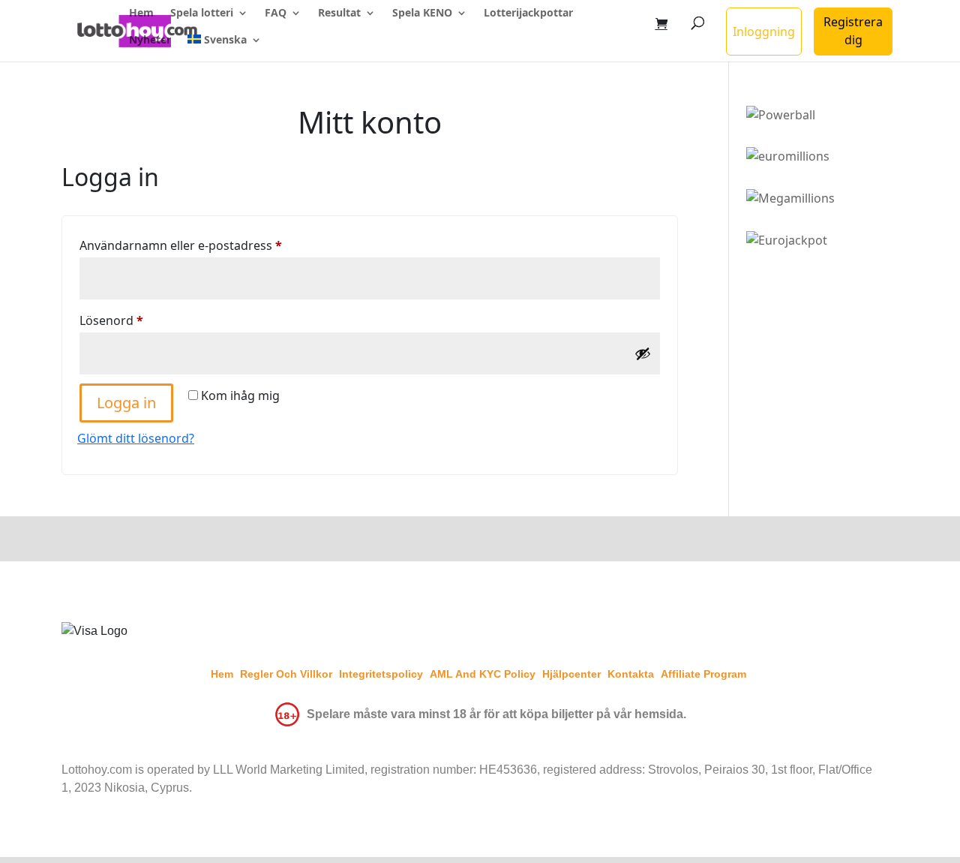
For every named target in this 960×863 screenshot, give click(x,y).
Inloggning (764, 31)
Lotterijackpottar (528, 14)
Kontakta (631, 674)
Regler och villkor (286, 674)
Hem (141, 14)
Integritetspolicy (381, 674)
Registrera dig (853, 31)
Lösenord (149, 320)
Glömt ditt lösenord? (135, 438)
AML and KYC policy (483, 674)
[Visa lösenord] (642, 353)
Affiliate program (703, 674)
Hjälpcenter (571, 674)
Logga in (126, 402)
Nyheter (150, 41)
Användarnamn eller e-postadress (218, 245)
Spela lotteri (201, 14)
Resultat (339, 14)
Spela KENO (422, 14)
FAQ (275, 14)
